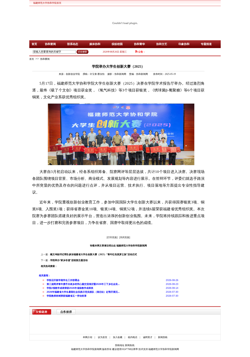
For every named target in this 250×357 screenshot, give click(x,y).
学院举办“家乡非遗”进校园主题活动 (69, 260)
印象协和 (184, 44)
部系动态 (72, 44)
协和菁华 (139, 44)
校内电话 (132, 337)
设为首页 (102, 337)
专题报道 (206, 44)
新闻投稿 (162, 337)
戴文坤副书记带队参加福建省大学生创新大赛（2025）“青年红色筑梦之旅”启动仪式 (93, 254)
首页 (34, 44)
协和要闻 (50, 44)
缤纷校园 (117, 44)
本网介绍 (87, 337)
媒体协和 (94, 44)
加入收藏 (117, 337)
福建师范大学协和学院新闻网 (163, 349)
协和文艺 (161, 44)
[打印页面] (112, 237)
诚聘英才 (147, 337)
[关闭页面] (124, 237)
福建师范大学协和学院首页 (47, 3)
